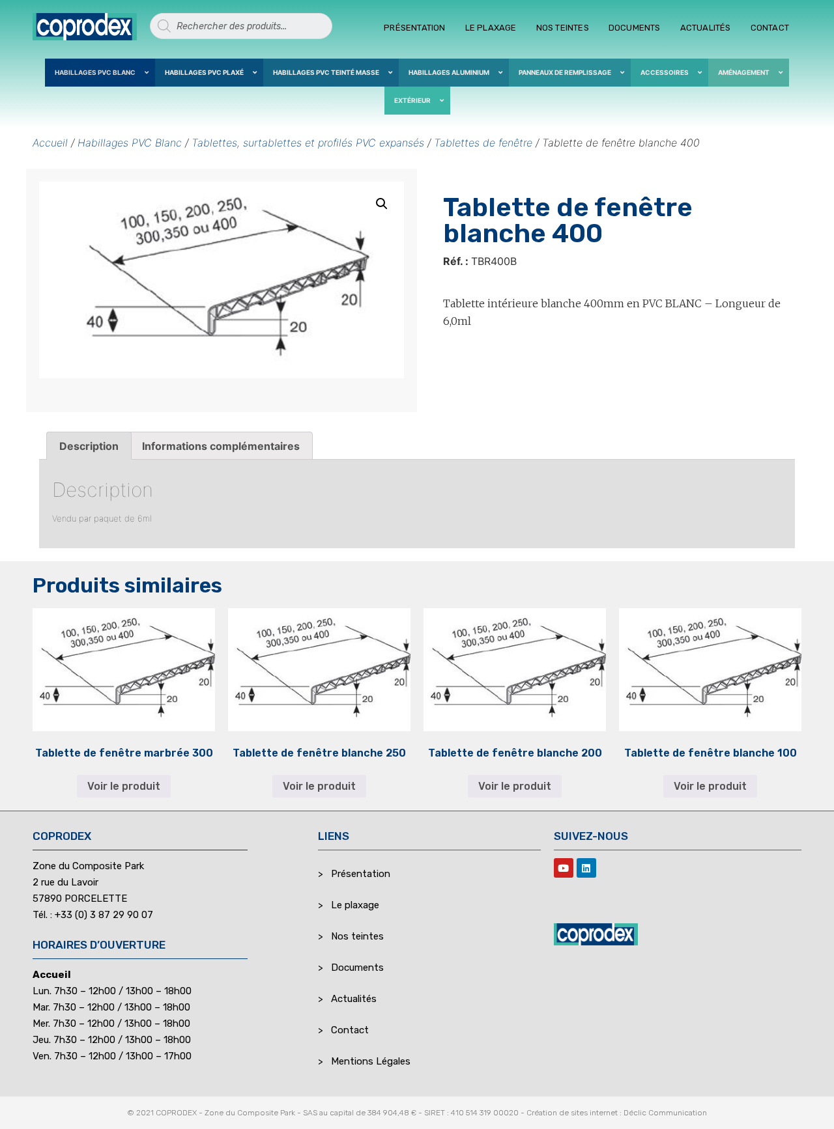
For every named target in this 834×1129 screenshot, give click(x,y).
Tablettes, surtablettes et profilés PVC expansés (308, 142)
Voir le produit (123, 786)
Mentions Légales (370, 1061)
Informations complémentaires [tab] (221, 446)
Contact (770, 28)
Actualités (705, 28)
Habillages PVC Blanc (130, 142)
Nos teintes (562, 28)
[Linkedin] (586, 868)
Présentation (414, 28)
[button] (382, 204)
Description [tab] (89, 446)
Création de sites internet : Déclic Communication (616, 1112)
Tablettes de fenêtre (483, 142)
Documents (635, 28)
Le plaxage (491, 28)
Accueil (50, 142)
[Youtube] (563, 868)
